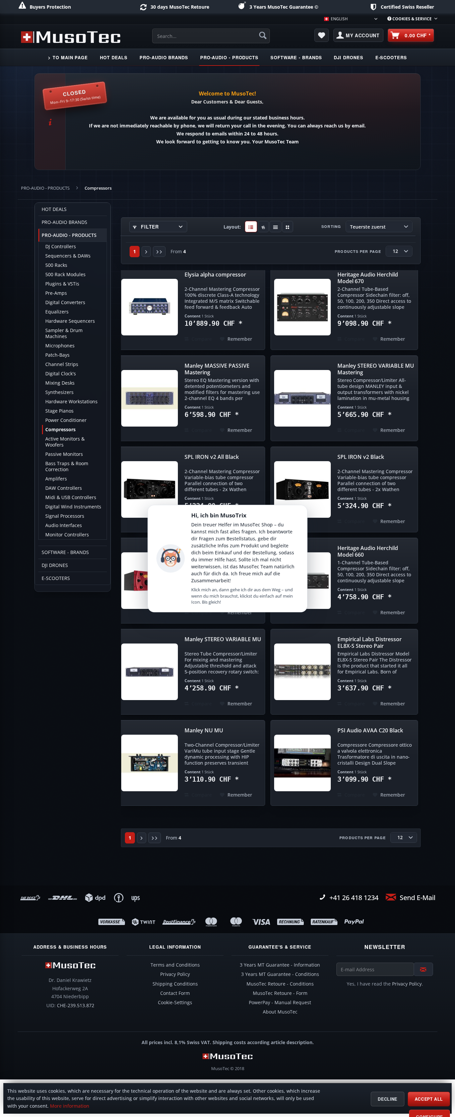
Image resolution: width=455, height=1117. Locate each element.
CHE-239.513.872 (75, 1006)
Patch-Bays (57, 355)
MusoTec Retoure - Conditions (280, 984)
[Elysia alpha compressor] (149, 307)
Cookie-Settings (175, 1003)
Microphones (60, 346)
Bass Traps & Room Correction (66, 466)
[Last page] (159, 251)
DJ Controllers (60, 247)
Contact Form (175, 993)
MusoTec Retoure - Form (280, 993)
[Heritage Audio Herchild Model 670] (302, 307)
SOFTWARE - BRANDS (65, 552)
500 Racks (56, 265)
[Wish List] (321, 35)
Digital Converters (65, 302)
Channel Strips (61, 364)
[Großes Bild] (263, 226)
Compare (201, 339)
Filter (149, 226)
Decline (387, 1099)
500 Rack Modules (65, 275)
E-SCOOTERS (56, 578)
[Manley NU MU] (149, 763)
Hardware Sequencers (70, 321)
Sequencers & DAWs (68, 256)
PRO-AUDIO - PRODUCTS (69, 235)
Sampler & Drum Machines (64, 333)
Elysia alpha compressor (215, 274)
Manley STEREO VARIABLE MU (223, 639)
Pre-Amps (56, 293)
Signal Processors (64, 516)
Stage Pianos (59, 411)
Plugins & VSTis (62, 284)
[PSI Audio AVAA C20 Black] (302, 763)
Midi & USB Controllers (70, 497)
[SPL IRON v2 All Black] (149, 489)
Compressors (60, 430)
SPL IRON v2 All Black (212, 457)
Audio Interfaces (63, 525)
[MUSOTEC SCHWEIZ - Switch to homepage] (70, 37)
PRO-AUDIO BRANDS (64, 222)
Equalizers (57, 312)
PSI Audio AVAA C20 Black (370, 730)
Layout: (232, 227)
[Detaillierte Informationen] (251, 226)
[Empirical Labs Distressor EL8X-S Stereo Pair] (302, 672)
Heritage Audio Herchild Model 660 (367, 551)
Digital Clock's (60, 374)
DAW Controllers (63, 488)
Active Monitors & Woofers (65, 442)
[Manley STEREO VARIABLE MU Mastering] (302, 398)
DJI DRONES (55, 565)
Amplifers (56, 479)
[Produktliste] (275, 226)
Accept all (429, 1099)
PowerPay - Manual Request (280, 1003)
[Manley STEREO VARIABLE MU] (149, 672)
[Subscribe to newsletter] (423, 969)
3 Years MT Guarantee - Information (280, 965)
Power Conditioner (66, 420)
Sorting (331, 226)
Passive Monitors (64, 454)
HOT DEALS (54, 209)
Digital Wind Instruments (73, 507)
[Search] (263, 35)
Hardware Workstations (71, 402)
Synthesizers (59, 392)
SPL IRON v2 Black (360, 457)
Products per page (358, 251)
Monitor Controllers (67, 535)
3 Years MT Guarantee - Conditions (280, 974)
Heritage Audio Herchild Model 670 (367, 277)
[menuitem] (409, 19)
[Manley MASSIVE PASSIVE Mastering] (149, 398)
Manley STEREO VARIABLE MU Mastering (375, 369)
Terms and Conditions (175, 965)
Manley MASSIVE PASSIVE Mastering (217, 369)
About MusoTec (280, 1012)
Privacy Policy (175, 974)
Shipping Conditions (175, 984)
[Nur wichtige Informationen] (287, 226)
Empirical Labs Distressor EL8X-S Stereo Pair (369, 642)
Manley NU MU (204, 730)
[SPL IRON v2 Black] (302, 489)
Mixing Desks (60, 383)
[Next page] (146, 251)
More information (69, 1106)
